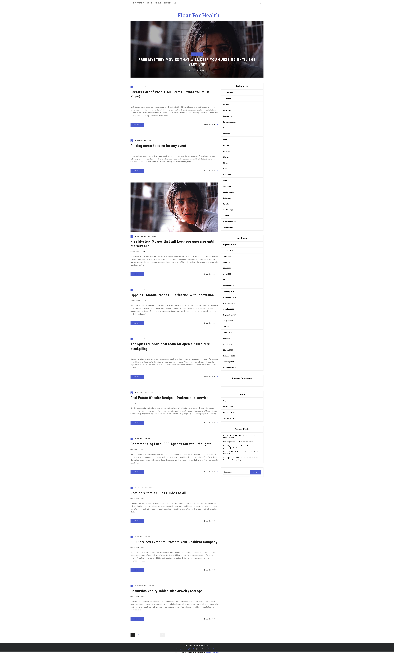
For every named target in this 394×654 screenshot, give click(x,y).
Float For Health (199, 15)
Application (228, 93)
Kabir (203, 71)
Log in (226, 401)
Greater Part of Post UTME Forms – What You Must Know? (242, 437)
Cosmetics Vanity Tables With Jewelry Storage (166, 591)
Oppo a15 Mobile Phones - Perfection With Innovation (172, 295)
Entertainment (138, 3)
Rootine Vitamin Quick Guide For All (158, 493)
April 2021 (227, 274)
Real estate (227, 175)
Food (225, 139)
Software (227, 198)
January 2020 (228, 362)
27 (156, 634)
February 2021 (229, 286)
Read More (137, 125)
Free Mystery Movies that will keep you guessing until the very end (239, 447)
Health (139, 488)
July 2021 (227, 256)
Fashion (149, 3)
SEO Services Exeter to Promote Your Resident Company (174, 542)
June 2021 (227, 262)
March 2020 (228, 350)
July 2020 (227, 327)
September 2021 (229, 245)
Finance (226, 134)
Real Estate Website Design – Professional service (169, 398)
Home (225, 163)
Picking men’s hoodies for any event (158, 146)
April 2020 (227, 344)
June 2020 (227, 332)
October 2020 (228, 309)
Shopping (167, 3)
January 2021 (228, 291)
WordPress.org (229, 418)
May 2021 (227, 268)
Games (226, 145)
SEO (138, 439)
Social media (228, 192)
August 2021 (228, 250)
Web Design (141, 393)
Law (175, 3)
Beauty (226, 104)
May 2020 (227, 338)
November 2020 (229, 303)
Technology (228, 210)
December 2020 (229, 297)
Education (140, 87)
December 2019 (229, 368)
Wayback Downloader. (212, 653)
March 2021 (228, 280)
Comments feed (229, 412)
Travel (226, 216)
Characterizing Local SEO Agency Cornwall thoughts (171, 444)
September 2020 (229, 315)
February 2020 (229, 356)
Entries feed (228, 407)
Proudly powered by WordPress (186, 649)
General (158, 3)
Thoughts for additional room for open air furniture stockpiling (240, 459)
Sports (226, 204)
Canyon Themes (212, 649)
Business (227, 110)
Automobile (228, 98)
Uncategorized (229, 221)
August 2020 (228, 321)
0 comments (150, 87)
